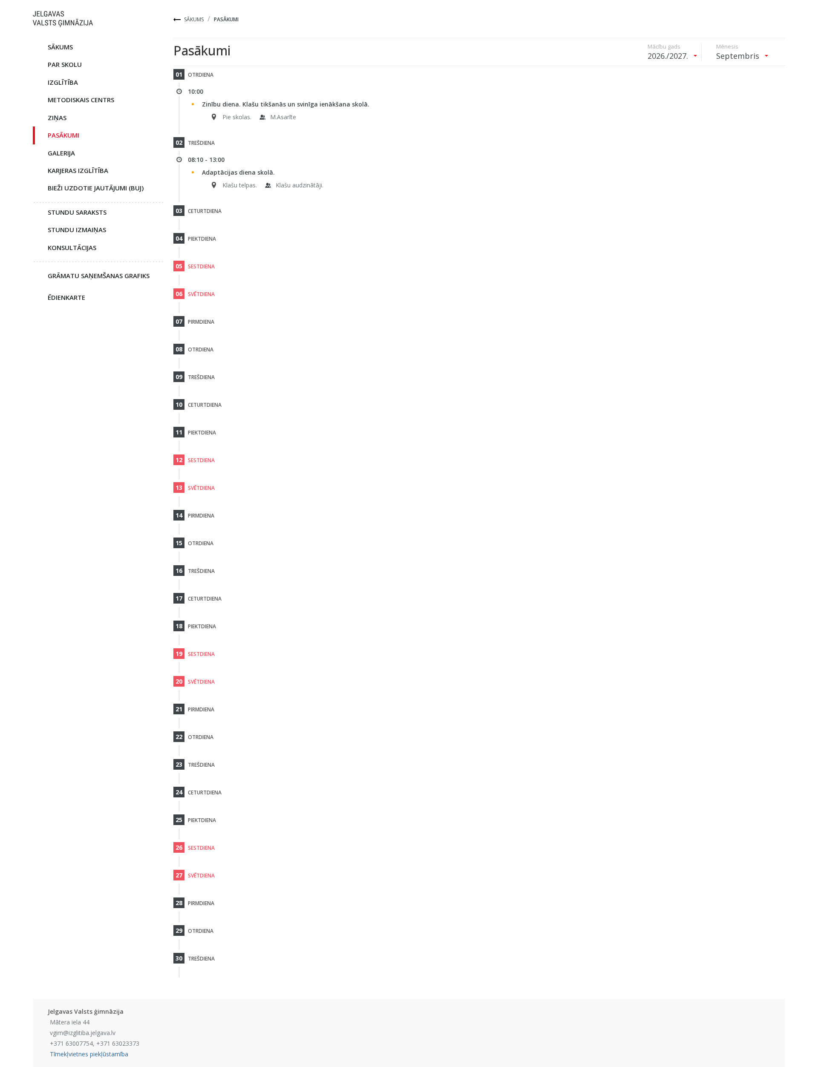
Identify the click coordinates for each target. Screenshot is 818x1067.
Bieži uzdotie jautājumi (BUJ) (96, 188)
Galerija (61, 153)
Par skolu (65, 64)
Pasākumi (63, 135)
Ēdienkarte (66, 297)
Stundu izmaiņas (77, 229)
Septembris (738, 56)
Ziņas (57, 117)
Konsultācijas (72, 247)
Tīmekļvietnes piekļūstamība (89, 1054)
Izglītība (63, 82)
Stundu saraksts (77, 212)
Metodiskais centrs (81, 99)
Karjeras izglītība (78, 170)
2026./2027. (669, 56)
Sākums (194, 19)
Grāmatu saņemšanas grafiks (99, 275)
